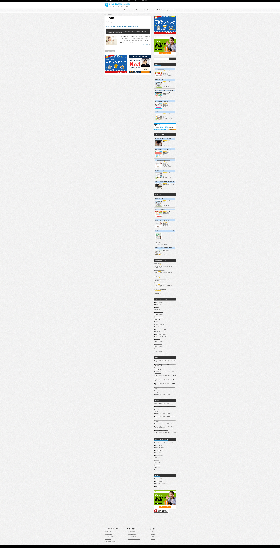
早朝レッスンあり (158, 341)
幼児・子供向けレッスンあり (160, 329)
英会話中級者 (138, 31)
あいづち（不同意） (159, 455)
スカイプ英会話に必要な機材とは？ (161, 430)
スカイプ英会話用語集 (132, 536)
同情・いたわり (158, 469)
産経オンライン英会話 (163, 101)
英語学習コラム (158, 486)
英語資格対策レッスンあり (160, 331)
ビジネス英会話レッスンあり (160, 334)
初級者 (129, 31)
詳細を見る (145, 44)
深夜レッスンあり (158, 344)
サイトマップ (153, 539)
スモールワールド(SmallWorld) (160, 289)
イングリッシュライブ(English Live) (166, 181)
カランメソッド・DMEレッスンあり (161, 336)
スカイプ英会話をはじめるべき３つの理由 (163, 394)
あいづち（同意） (158, 452)
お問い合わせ (153, 534)
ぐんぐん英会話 (161, 209)
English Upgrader (114, 31)
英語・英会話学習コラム (132, 531)
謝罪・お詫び (157, 462)
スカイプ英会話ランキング (109, 536)
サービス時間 (157, 339)
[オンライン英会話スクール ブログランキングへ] (161, 512)
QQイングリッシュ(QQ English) (165, 138)
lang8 (118, 31)
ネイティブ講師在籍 (159, 314)
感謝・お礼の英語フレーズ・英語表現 (162, 403)
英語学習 (116, 32)
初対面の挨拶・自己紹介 (159, 445)
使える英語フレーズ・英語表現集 (161, 483)
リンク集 (152, 536)
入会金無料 (157, 307)
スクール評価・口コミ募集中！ (110, 541)
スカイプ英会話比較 (108, 534)
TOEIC (121, 31)
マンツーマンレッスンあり (160, 324)
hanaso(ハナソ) (161, 111)
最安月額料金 (157, 309)
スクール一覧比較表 (159, 302)
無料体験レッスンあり (159, 304)
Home (105, 14)
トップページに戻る (110, 51)
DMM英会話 (161, 69)
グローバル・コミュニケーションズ (166, 230)
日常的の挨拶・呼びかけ (159, 447)
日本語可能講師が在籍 (159, 321)
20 (169, 70)
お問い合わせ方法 (158, 351)
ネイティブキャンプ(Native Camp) (165, 90)
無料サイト (133, 31)
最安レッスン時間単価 (159, 312)
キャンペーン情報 (158, 478)
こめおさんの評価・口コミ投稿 (161, 266)
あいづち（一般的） (159, 450)
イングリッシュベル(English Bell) (165, 247)
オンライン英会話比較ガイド (142, 546)
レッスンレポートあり (159, 346)
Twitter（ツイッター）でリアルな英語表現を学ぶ (164, 423)
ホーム (152, 531)
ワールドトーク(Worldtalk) (164, 160)
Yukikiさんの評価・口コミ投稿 (160, 291)
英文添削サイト (111, 32)
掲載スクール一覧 (108, 531)
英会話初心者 (143, 31)
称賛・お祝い (157, 467)
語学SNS (120, 32)
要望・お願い (157, 457)
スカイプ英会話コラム (118, 29)
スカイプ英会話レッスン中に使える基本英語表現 (164, 442)
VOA (124, 31)
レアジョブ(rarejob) (162, 79)
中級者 (126, 31)
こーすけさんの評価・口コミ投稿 (161, 285)
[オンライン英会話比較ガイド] (117, 6)
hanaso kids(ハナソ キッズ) (164, 149)
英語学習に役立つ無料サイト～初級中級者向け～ (122, 26)
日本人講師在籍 (158, 319)
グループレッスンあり (159, 326)
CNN (109, 31)
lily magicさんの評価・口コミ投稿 (161, 272)
